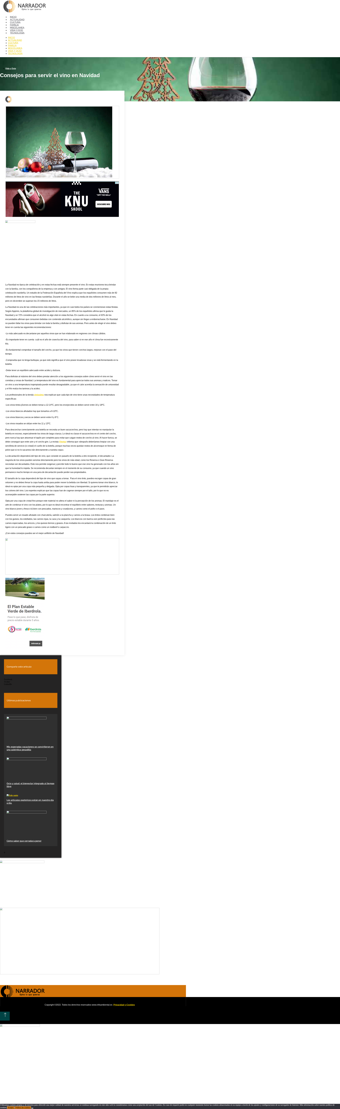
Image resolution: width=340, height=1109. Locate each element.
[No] (32, 1108)
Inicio (13, 17)
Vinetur (62, 442)
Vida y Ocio (16, 30)
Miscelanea (17, 27)
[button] (30, 679)
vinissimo (39, 395)
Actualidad (17, 19)
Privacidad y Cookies (124, 1005)
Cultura (15, 22)
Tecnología (17, 33)
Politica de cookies (23, 1108)
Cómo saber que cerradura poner (24, 841)
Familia (14, 25)
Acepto (10, 1108)
